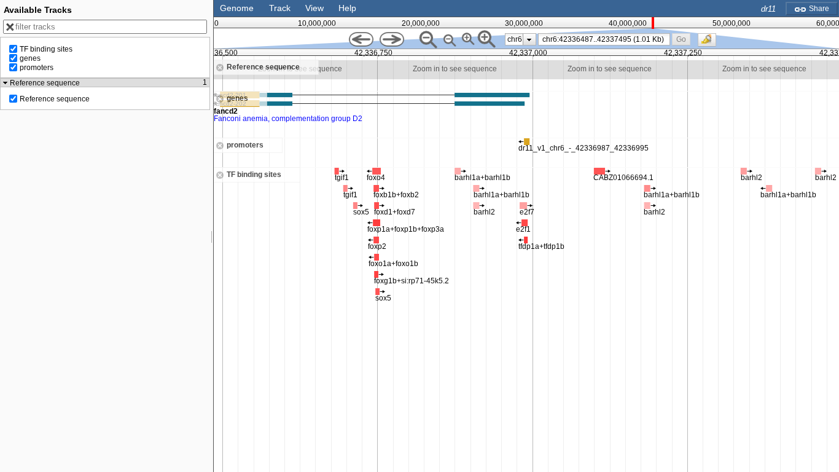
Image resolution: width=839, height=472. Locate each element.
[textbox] (605, 39)
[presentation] (529, 39)
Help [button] (347, 8)
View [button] (314, 8)
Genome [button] (237, 8)
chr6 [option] (514, 39)
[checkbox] (710, 43)
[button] (681, 39)
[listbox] (520, 39)
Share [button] (818, 8)
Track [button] (280, 8)
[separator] (212, 236)
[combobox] (604, 39)
